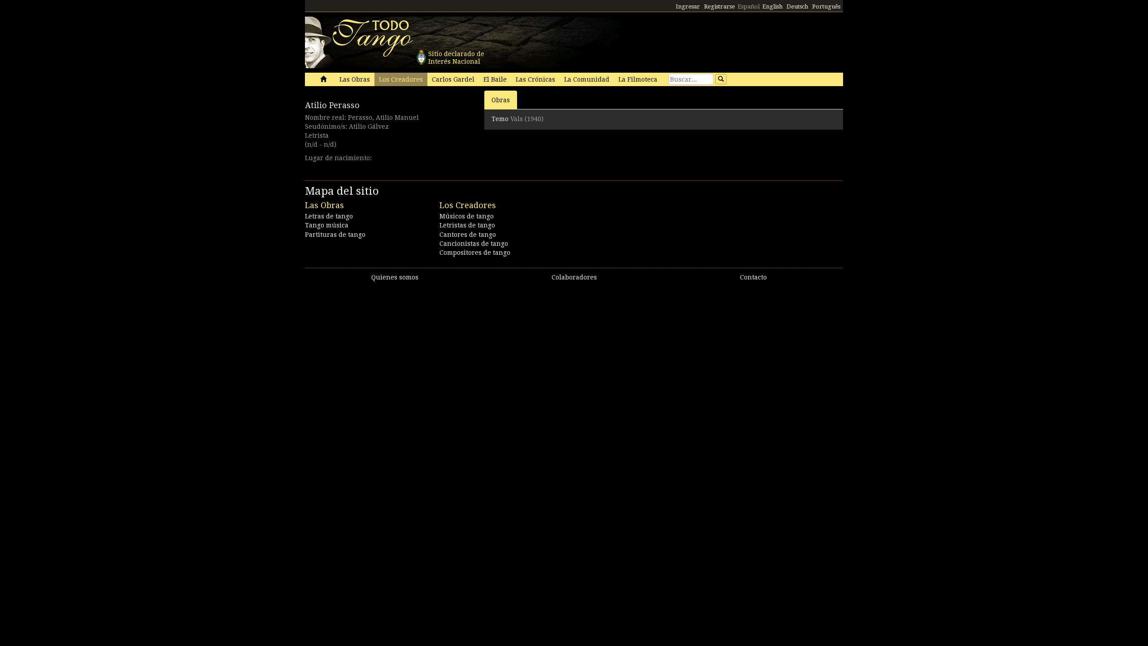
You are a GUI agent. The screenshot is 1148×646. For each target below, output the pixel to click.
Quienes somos (394, 277)
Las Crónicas (535, 79)
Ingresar (688, 6)
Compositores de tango (474, 252)
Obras (500, 100)
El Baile (495, 79)
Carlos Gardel (453, 79)
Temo (500, 118)
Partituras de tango (335, 234)
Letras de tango (329, 216)
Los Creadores (401, 79)
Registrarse (719, 6)
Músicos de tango (466, 216)
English (772, 6)
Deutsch (797, 6)
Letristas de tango (467, 225)
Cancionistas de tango (473, 243)
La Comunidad (586, 79)
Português (826, 6)
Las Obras (354, 79)
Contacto (753, 277)
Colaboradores (574, 277)
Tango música (326, 225)
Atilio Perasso (332, 105)
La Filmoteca (637, 79)
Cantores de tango (467, 234)
